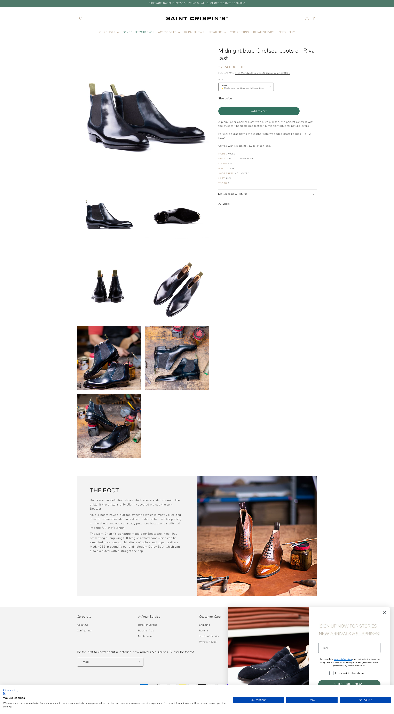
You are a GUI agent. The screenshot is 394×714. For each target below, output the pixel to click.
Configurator (84, 630)
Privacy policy (10, 690)
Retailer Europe (147, 624)
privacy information (343, 659)
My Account (145, 636)
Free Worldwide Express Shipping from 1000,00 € (262, 73)
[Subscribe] (139, 662)
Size (220, 79)
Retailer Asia (146, 630)
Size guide (225, 98)
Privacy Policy (207, 641)
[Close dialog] (384, 612)
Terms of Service (209, 636)
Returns (204, 630)
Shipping (204, 624)
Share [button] (226, 203)
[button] (81, 18)
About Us (82, 624)
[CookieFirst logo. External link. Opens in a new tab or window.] (4, 693)
